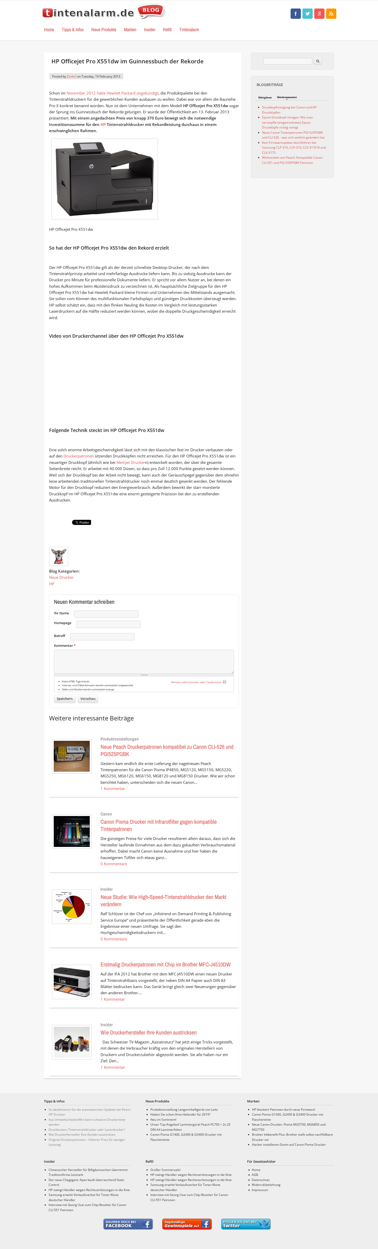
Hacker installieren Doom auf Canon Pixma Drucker (289, 1144)
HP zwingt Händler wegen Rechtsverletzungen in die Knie (89, 1190)
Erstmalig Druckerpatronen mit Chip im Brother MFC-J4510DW (166, 964)
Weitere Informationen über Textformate (196, 682)
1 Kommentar (113, 788)
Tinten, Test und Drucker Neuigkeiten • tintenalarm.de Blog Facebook (296, 14)
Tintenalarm (189, 29)
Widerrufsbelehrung (266, 1185)
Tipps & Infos (73, 29)
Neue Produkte (103, 29)
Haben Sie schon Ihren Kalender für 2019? (180, 1114)
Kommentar (65, 645)
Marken (130, 29)
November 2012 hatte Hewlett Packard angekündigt (112, 93)
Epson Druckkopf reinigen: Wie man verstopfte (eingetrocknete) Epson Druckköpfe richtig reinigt (287, 122)
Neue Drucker (61, 577)
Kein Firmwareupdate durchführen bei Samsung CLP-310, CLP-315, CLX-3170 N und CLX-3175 (294, 147)
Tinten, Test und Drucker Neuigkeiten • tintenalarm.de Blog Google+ (319, 14)
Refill (167, 29)
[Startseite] (104, 19)
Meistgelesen (265, 97)
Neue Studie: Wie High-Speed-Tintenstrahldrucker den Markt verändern (163, 900)
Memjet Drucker (130, 462)
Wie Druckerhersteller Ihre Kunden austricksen (149, 1032)
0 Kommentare (114, 863)
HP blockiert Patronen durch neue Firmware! (283, 1109)
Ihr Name (61, 613)
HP (103, 124)
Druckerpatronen (79, 455)
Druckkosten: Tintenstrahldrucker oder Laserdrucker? (87, 1129)
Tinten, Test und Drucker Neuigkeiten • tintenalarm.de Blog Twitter (307, 14)
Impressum (260, 1190)
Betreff (59, 635)
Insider (149, 29)
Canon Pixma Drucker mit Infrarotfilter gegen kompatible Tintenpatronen (159, 825)
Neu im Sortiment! (163, 1119)
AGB (255, 1174)
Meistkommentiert (287, 97)
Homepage (62, 623)
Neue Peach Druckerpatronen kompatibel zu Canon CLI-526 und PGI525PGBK (167, 750)
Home (49, 29)
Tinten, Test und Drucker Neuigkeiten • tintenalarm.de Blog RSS (331, 14)
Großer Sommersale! (165, 1170)
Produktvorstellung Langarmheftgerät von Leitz (184, 1109)
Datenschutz (261, 1180)
